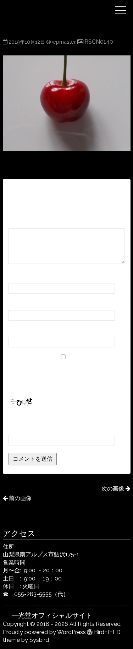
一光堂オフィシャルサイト (61, 4)
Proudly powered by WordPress (44, 632)
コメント (22, 221)
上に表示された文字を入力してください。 (62, 418)
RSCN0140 (98, 41)
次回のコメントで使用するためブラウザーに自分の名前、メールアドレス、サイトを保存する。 (65, 376)
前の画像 (20, 498)
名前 (16, 276)
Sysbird (39, 640)
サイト (17, 330)
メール (19, 303)
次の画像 (112, 488)
